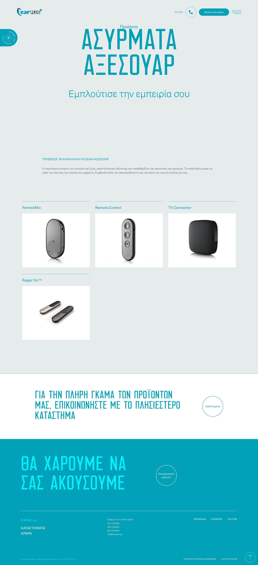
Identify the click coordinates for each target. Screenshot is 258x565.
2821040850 (113, 526)
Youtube (232, 519)
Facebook (216, 519)
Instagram (200, 519)
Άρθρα (26, 533)
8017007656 (113, 523)
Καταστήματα (213, 406)
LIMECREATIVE (69, 559)
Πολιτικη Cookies (229, 559)
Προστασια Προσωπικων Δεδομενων (200, 559)
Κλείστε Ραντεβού (214, 12)
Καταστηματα (33, 528)
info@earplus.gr (114, 534)
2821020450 (113, 530)
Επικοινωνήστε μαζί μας (166, 475)
